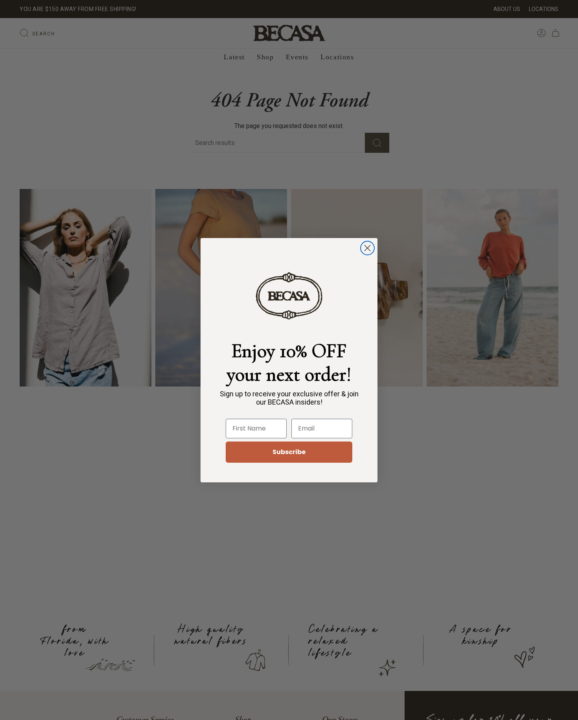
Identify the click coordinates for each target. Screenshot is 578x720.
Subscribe (289, 451)
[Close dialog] (367, 248)
